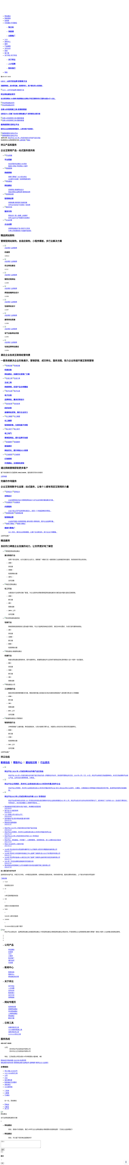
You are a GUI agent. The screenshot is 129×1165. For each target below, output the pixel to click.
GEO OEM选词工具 (11, 1073)
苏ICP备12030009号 (11, 1071)
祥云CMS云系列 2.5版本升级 (14, 845)
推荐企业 (39, 1062)
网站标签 (4, 1060)
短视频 (7, 20)
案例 (6, 44)
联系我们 (11, 993)
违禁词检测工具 (13, 1032)
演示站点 (11, 960)
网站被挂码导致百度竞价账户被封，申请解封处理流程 (23, 807)
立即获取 (22, 140)
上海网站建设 (12, 1013)
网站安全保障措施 (11, 823)
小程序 (10, 956)
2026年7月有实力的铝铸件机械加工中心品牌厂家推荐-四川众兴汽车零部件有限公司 (32, 854)
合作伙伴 (8, 48)
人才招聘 (11, 988)
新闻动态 (5, 762)
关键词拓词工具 (13, 1027)
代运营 (10, 962)
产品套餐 (8, 46)
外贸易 (10, 952)
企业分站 (17, 1060)
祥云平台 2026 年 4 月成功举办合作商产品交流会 (24, 138)
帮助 (6, 72)
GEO (6, 39)
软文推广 (11, 958)
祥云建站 (11, 949)
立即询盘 (4, 476)
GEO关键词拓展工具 (15, 1029)
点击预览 (8, 248)
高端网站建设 (12, 1009)
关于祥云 (8, 55)
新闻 (6, 51)
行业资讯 (44, 762)
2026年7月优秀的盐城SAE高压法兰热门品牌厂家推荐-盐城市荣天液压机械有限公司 (32, 858)
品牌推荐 (32, 1062)
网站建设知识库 (13, 976)
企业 (6, 1078)
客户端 (7, 53)
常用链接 (11, 997)
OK (2, 1163)
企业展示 (45, 1062)
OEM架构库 (8, 1087)
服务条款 (10, 1062)
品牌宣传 (26, 1062)
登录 (14, 76)
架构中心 (8, 41)
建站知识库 (31, 762)
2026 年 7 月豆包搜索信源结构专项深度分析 (19, 862)
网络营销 (8, 18)
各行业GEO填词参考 (11, 811)
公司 (6, 1075)
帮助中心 (17, 762)
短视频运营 (12, 1007)
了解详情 (4, 878)
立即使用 (14, 248)
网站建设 (8, 16)
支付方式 (11, 995)
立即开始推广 (5, 536)
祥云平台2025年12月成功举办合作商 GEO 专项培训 (22, 837)
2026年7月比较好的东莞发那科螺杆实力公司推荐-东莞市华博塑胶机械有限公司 (31, 850)
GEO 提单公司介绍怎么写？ (14, 815)
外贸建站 (8, 23)
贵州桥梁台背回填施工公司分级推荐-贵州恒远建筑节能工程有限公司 (27, 866)
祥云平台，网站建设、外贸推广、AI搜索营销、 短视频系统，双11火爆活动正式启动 (33, 841)
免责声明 (23, 1060)
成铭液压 (8, 1084)
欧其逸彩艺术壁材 (11, 1082)
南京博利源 (8, 1080)
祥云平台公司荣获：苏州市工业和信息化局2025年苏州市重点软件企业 (28, 833)
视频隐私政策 (18, 1062)
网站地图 (10, 1060)
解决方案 (11, 1018)
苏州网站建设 (12, 1011)
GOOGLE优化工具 (14, 1034)
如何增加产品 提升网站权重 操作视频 (17, 819)
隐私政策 (4, 1062)
